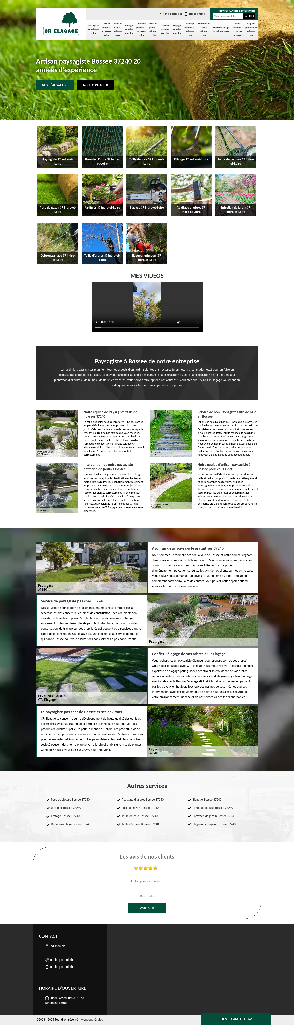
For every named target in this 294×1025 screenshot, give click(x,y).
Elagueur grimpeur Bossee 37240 (214, 824)
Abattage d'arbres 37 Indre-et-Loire (189, 30)
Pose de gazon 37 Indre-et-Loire (153, 30)
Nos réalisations (55, 85)
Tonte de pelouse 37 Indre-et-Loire (141, 30)
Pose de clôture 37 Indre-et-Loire (106, 30)
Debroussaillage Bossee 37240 (70, 824)
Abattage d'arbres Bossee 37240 (143, 799)
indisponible (173, 14)
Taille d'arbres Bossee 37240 (140, 824)
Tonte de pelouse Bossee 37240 (212, 808)
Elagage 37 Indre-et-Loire (177, 30)
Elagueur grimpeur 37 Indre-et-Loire (251, 30)
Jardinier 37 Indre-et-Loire (164, 30)
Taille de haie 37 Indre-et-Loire (118, 30)
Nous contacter (95, 85)
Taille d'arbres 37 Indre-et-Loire (237, 30)
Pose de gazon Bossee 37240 (140, 808)
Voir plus (147, 908)
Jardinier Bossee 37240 (66, 808)
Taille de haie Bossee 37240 (140, 816)
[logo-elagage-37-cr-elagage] (61, 22)
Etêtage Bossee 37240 (65, 816)
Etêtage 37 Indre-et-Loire (129, 30)
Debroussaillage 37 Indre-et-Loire (221, 30)
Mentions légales (92, 1019)
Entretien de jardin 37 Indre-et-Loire (204, 30)
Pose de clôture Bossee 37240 (70, 799)
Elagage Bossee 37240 (206, 799)
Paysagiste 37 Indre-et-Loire (93, 30)
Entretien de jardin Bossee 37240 (213, 816)
